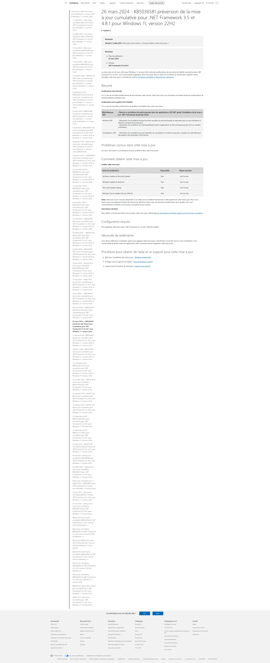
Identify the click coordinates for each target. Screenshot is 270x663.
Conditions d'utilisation (134, 659)
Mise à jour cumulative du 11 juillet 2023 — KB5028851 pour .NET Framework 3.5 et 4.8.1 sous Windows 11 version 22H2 (84, 484)
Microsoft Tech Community (171, 636)
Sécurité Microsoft (139, 627)
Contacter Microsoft (62, 659)
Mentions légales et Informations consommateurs (102, 659)
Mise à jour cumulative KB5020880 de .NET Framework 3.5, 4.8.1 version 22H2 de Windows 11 (84, 567)
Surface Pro (53, 624)
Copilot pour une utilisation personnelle (61, 638)
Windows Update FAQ (143, 257)
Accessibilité (201, 659)
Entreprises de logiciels (170, 646)
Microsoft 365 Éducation (114, 634)
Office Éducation (112, 638)
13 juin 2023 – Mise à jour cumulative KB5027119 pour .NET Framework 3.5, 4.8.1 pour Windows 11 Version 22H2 (84, 496)
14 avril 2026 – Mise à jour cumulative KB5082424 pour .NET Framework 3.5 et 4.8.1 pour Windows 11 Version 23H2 (83, 67)
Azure (136, 631)
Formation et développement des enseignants (120, 641)
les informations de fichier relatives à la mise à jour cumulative (180, 213)
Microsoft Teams (139, 644)
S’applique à (107, 30)
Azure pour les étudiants (114, 648)
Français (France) (58, 655)
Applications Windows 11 (57, 648)
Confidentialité (121, 659)
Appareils (112, 3)
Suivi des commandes (85, 638)
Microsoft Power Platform (170, 643)
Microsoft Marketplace (170, 639)
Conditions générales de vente (150, 659)
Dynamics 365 (138, 634)
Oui (144, 613)
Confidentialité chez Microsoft (200, 631)
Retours (82, 634)
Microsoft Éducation (113, 624)
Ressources (140, 3)
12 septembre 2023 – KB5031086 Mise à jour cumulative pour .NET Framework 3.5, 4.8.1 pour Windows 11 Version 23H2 (82, 421)
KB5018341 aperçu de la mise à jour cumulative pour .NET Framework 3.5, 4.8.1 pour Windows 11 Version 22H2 (84, 590)
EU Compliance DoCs (190, 659)
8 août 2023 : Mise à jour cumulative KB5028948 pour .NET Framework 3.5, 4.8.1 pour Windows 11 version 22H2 (84, 459)
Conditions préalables (146, 77)
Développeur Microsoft (170, 624)
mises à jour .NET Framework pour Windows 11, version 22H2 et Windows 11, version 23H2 (83, 14)
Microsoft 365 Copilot (140, 641)
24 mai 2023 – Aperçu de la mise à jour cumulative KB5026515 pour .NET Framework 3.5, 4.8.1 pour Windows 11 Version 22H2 (83, 508)
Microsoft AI (138, 624)
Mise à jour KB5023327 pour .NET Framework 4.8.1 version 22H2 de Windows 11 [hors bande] (83, 544)
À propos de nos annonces (175, 659)
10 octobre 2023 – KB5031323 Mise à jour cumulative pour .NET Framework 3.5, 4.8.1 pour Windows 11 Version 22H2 (84, 409)
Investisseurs (195, 634)
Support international (142, 266)
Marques (163, 659)
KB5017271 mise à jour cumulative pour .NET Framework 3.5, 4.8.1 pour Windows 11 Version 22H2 (82, 601)
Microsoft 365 (85, 3)
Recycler (82, 641)
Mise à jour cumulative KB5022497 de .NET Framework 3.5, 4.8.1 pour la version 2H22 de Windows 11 (84, 533)
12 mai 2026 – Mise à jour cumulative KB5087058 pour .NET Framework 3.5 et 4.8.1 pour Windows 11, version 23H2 (83, 53)
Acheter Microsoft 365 (156, 3)
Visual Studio (167, 649)
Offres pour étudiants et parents (116, 644)
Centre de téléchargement (87, 627)
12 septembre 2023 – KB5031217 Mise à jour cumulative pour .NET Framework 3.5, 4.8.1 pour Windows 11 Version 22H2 (82, 435)
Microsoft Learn (168, 627)
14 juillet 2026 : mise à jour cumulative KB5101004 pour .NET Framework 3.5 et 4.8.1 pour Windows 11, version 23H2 (83, 39)
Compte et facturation (126, 3)
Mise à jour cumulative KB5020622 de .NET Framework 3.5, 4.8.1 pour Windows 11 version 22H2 (84, 578)
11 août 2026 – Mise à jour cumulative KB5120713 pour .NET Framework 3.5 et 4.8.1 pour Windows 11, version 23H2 (83, 25)
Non (157, 613)
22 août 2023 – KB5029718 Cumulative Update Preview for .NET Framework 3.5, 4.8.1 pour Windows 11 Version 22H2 (84, 448)
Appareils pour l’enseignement (116, 627)
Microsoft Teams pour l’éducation (116, 631)
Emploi (194, 624)
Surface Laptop (54, 627)
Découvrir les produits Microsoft (59, 644)
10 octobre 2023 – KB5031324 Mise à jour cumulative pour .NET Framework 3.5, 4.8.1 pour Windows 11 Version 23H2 (84, 397)
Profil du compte (84, 624)
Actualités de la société (198, 627)
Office (94, 3)
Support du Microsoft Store (87, 631)
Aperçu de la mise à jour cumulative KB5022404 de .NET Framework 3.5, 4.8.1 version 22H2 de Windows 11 (84, 555)
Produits (102, 3)
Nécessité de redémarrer (165, 77)
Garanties (82, 644)
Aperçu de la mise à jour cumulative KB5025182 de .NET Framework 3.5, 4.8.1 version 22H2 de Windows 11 (84, 521)
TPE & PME (138, 648)
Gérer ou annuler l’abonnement (78, 659)
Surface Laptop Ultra (56, 631)
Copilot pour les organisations (58, 634)
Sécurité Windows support (143, 262)
